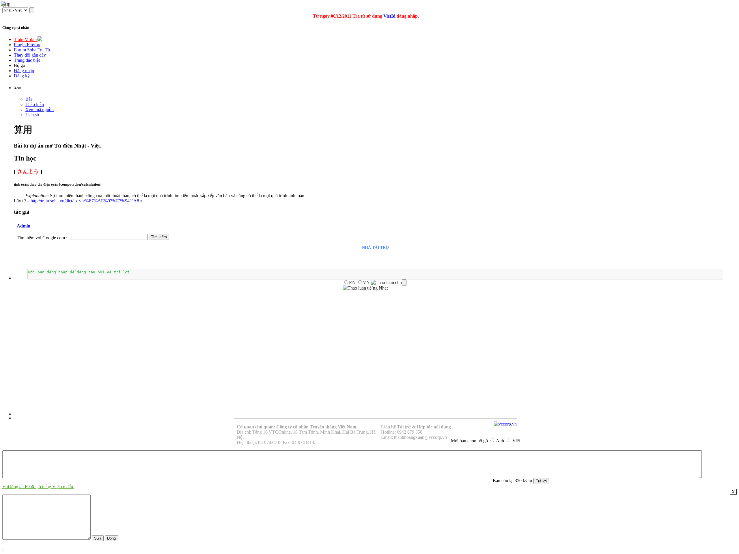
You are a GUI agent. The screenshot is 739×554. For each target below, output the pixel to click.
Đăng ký (22, 75)
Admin (23, 225)
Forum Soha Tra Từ (32, 49)
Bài (28, 99)
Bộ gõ (19, 65)
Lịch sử (32, 114)
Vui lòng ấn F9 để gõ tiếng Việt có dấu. (38, 486)
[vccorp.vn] (505, 423)
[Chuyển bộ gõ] (4, 4)
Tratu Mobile (26, 39)
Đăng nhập (24, 70)
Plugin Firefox (27, 44)
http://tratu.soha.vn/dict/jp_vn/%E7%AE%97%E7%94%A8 (85, 200)
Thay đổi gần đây (30, 55)
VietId (389, 16)
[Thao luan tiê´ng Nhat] (365, 288)
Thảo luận (34, 104)
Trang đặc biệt (27, 60)
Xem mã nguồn (39, 109)
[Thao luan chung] (388, 282)
